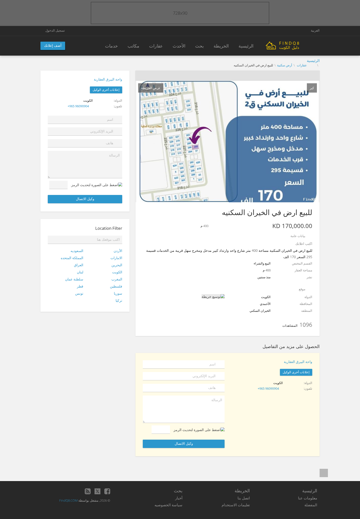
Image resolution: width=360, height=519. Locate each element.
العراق (78, 265)
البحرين (116, 265)
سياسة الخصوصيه (168, 504)
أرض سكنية (284, 65)
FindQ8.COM (68, 500)
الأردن (118, 250)
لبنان (80, 272)
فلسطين (116, 286)
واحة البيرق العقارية (108, 79)
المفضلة (310, 504)
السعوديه (77, 250)
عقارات (301, 65)
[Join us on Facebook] (107, 491)
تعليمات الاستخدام (236, 504)
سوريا (118, 293)
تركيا (119, 300)
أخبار (178, 497)
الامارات (116, 257)
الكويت (117, 272)
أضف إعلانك (52, 45)
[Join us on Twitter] (97, 491)
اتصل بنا (244, 497)
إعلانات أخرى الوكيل (106, 89)
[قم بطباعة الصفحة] (232, 75)
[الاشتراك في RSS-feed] (88, 491)
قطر (80, 286)
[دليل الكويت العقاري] (293, 45)
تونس (79, 293)
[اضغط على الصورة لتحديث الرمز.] (96, 184)
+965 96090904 (78, 106)
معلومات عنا (307, 497)
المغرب (116, 279)
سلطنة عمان (74, 279)
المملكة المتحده (72, 257)
